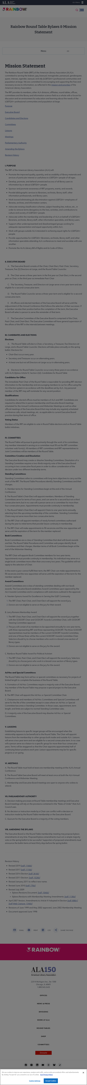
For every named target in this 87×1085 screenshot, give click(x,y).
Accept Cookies (50, 1081)
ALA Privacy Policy (46, 1075)
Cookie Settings (34, 1081)
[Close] (83, 1072)
